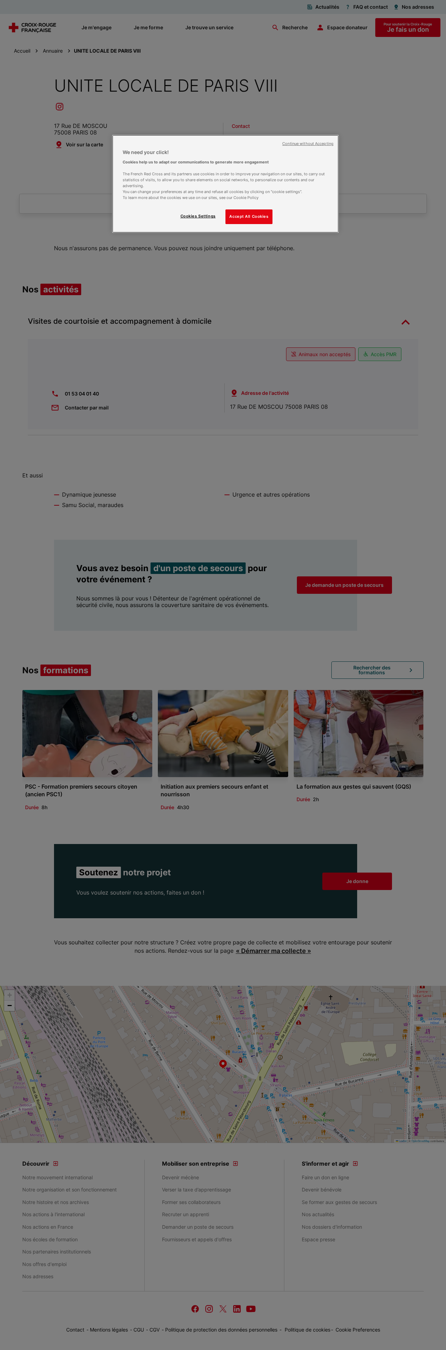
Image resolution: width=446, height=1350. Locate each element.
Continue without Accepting (307, 143)
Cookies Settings (198, 216)
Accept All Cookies (248, 216)
